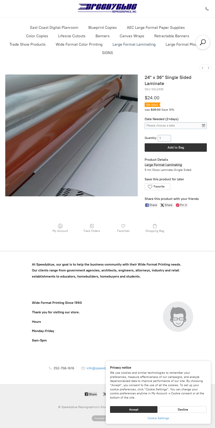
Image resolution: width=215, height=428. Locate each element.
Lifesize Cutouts (71, 36)
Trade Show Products (27, 44)
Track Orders (91, 231)
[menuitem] (203, 68)
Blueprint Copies (102, 27)
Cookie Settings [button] (158, 418)
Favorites (123, 231)
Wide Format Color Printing (79, 44)
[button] (157, 186)
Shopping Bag (155, 231)
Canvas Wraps (132, 36)
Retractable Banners (171, 36)
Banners (103, 36)
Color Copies (37, 36)
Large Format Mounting (186, 44)
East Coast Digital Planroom (54, 27)
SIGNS (107, 53)
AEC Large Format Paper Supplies (156, 27)
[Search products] (203, 42)
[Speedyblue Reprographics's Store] (107, 8)
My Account (60, 231)
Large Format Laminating (134, 44)
